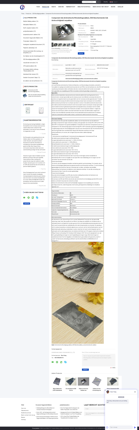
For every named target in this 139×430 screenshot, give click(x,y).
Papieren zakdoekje (28, 48)
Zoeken (98, 2)
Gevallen (120, 6)
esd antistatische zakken (89, 345)
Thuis (38, 6)
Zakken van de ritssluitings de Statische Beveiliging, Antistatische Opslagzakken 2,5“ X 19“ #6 (96, 389)
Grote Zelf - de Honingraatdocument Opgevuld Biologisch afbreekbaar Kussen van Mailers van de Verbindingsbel (47, 413)
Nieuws (113, 6)
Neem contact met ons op (101, 6)
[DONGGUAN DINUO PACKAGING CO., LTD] (22, 7)
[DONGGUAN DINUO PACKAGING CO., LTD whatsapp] (30, 197)
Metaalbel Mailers (28, 24)
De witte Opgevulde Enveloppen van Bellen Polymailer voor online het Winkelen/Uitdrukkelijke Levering (70, 409)
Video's (53, 6)
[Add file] (107, 427)
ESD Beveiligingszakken (38, 13)
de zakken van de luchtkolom (31, 81)
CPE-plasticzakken (28, 66)
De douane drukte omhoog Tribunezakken (30, 70)
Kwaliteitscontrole (84, 6)
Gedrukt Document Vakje (30, 77)
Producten (45, 6)
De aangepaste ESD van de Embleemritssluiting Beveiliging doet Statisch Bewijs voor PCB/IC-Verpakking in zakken (70, 389)
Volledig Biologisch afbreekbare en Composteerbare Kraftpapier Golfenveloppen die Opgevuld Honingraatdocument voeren (45, 409)
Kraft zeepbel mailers (29, 28)
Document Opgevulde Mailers (31, 38)
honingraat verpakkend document (32, 44)
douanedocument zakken (30, 34)
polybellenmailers (28, 31)
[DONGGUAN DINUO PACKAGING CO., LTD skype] (38, 197)
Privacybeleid (35, 428)
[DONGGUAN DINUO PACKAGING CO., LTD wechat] (34, 197)
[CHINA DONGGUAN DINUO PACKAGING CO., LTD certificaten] (28, 110)
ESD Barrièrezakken (77, 345)
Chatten (81, 53)
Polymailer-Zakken (28, 41)
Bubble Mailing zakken (29, 21)
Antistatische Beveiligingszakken (63, 345)
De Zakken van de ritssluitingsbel (32, 56)
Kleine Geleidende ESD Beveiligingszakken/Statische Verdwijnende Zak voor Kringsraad (113, 389)
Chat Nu (106, 2)
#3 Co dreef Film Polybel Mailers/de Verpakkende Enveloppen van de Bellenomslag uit (70, 417)
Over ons (61, 6)
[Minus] (135, 392)
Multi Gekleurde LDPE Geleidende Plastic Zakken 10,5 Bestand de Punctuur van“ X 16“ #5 (57, 389)
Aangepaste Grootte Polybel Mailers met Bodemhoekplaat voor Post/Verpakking (71, 413)
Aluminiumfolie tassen (29, 74)
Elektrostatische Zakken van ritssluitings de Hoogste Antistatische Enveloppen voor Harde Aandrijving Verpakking (83, 389)
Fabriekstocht (70, 6)
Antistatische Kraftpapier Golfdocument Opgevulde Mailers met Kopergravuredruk (47, 417)
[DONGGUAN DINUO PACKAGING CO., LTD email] (25, 197)
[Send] (135, 427)
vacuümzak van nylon (29, 62)
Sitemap (23, 419)
